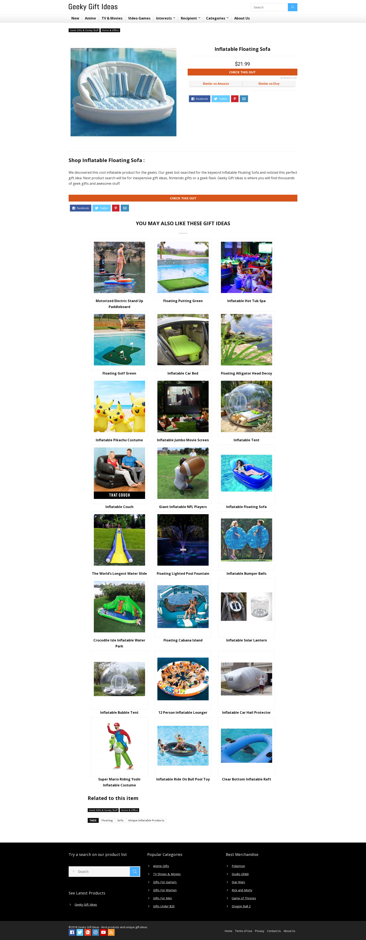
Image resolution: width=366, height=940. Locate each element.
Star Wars (238, 882)
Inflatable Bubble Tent (119, 712)
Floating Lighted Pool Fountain (183, 573)
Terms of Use (243, 931)
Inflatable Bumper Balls (246, 573)
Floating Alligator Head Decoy (246, 373)
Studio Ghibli (240, 874)
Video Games (139, 18)
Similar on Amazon (216, 83)
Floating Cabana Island (183, 640)
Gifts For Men (162, 898)
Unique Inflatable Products (146, 820)
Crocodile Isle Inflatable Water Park (119, 643)
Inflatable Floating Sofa (246, 506)
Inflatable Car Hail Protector (246, 712)
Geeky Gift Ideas (86, 905)
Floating (107, 820)
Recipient (189, 18)
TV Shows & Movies (167, 874)
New (75, 18)
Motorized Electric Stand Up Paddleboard (119, 304)
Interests (164, 18)
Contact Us (274, 931)
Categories (215, 18)
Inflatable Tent (246, 440)
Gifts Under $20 (164, 906)
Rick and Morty (242, 890)
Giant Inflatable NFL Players (183, 506)
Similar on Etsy (268, 83)
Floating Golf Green (119, 373)
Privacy (259, 931)
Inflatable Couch (119, 506)
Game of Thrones (244, 898)
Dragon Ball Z (241, 906)
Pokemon (238, 866)
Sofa (120, 820)
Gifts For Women (165, 890)
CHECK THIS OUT (263, 72)
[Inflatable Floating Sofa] (123, 92)
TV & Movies (112, 18)
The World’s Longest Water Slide (119, 573)
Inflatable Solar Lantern (246, 640)
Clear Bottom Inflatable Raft (246, 779)
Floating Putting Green (183, 301)
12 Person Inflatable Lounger (182, 712)
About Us (242, 18)
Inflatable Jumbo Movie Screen (183, 440)
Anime (90, 18)
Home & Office (110, 30)
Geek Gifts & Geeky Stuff (84, 30)
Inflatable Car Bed (183, 373)
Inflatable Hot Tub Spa (246, 301)
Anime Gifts (161, 866)
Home (228, 931)
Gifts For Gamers (165, 882)
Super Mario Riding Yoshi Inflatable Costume (119, 782)
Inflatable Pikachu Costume (119, 440)
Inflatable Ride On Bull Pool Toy (183, 779)
